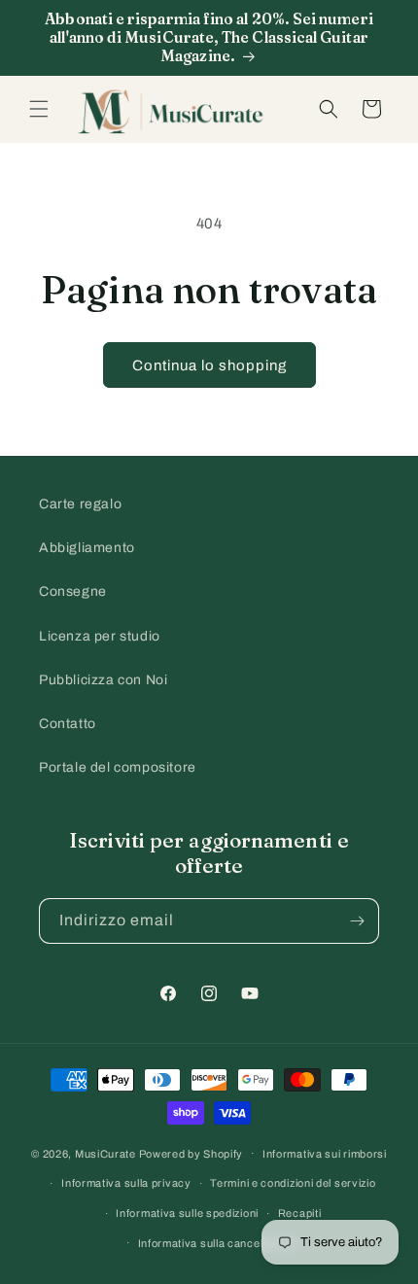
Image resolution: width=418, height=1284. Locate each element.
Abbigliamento (87, 547)
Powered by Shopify (191, 1153)
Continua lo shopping (209, 365)
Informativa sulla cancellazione (219, 1243)
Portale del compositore (117, 767)
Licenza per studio (99, 636)
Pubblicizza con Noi (103, 680)
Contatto (67, 723)
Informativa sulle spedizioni (187, 1213)
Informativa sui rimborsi (324, 1154)
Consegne (73, 591)
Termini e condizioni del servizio (292, 1183)
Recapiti (300, 1213)
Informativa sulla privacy (126, 1183)
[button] (38, 108)
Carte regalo (80, 504)
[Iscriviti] (356, 921)
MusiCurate (105, 1153)
